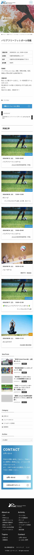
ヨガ (20, 527)
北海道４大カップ (24, 522)
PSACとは (6, 517)
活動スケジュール (8, 520)
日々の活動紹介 (23, 517)
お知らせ (5, 416)
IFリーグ (21, 520)
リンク (27, 547)
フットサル (6, 100)
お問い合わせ (11, 477)
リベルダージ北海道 (8, 423)
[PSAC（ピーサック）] (8, 2)
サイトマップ (20, 547)
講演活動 (21, 529)
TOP (4, 515)
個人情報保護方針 (9, 547)
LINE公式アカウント (13, 485)
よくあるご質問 (23, 540)
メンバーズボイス (8, 419)
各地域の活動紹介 (8, 522)
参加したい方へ (7, 525)
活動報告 (5, 427)
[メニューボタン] (31, 2)
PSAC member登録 (8, 527)
